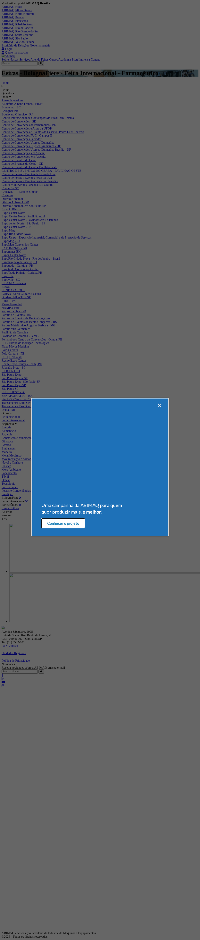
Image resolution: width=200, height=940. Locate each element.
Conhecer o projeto (63, 523)
